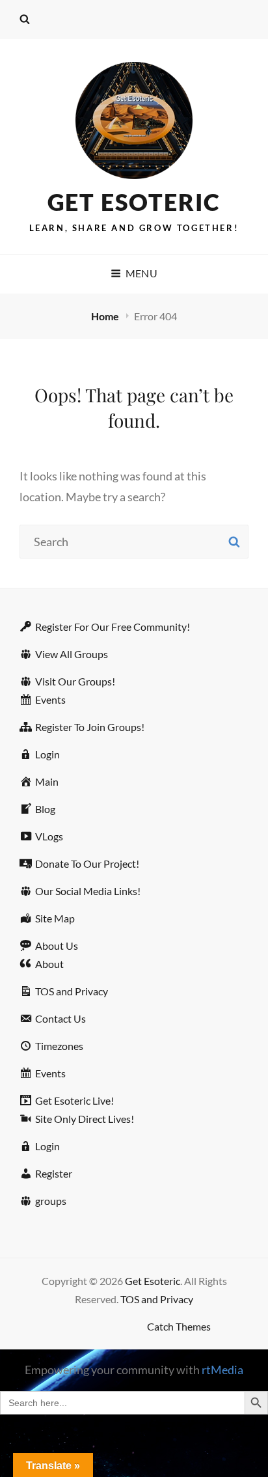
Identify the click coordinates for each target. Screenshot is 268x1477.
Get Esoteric (134, 201)
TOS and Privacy (156, 1299)
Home (106, 316)
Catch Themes (179, 1326)
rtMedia (222, 1369)
